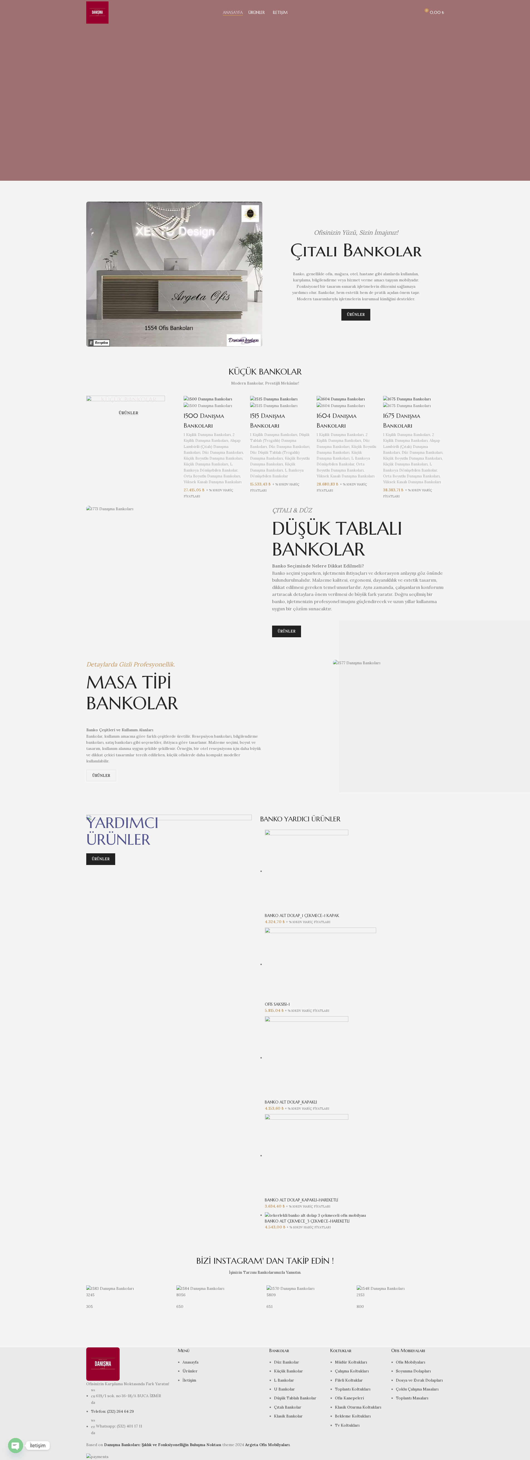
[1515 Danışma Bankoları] (273, 398)
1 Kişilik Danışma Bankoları (207, 434)
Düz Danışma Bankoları (222, 452)
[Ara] (404, 12)
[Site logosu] (97, 12)
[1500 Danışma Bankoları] (208, 398)
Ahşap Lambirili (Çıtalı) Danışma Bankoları (212, 446)
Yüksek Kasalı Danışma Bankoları (212, 482)
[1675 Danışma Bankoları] (407, 398)
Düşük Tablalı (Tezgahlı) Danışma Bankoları (280, 440)
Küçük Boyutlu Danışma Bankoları (213, 458)
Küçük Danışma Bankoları (206, 464)
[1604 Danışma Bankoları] (341, 398)
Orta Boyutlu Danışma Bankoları (212, 476)
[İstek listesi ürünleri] (414, 12)
